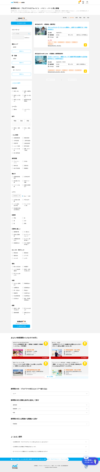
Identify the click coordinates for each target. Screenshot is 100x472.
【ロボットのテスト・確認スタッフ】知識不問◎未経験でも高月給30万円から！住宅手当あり (67, 57)
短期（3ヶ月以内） (27, 96)
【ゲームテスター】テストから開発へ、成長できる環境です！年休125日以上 (67, 28)
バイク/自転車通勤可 (17, 270)
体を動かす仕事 (17, 181)
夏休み (15, 109)
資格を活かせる (27, 313)
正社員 (25, 161)
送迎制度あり (27, 287)
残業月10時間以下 (27, 185)
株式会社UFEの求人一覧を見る (54, 45)
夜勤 (25, 223)
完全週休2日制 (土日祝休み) (17, 209)
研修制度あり (27, 283)
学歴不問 (16, 143)
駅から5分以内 (17, 266)
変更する (21, 51)
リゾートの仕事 (17, 185)
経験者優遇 (16, 312)
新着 (77, 17)
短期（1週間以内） (27, 92)
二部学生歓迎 (27, 140)
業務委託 (26, 168)
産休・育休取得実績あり (27, 299)
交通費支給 (16, 287)
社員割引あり (27, 293)
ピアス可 (26, 255)
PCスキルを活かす (27, 309)
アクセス (40, 465)
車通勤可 (26, 266)
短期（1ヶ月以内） (17, 96)
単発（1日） (16, 91)
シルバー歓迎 (17, 146)
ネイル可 (16, 258)
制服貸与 (16, 293)
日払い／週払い (27, 128)
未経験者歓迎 (17, 137)
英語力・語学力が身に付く (27, 270)
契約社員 (16, 165)
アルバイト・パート (17, 162)
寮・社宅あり (17, 290)
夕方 (25, 220)
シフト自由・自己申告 (17, 204)
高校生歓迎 (26, 137)
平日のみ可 (26, 199)
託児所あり (16, 298)
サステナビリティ (47, 465)
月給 (28, 120)
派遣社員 (26, 165)
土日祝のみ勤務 (17, 200)
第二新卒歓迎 (17, 153)
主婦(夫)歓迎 (27, 143)
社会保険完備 (17, 295)
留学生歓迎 (26, 146)
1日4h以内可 (27, 176)
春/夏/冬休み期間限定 (27, 100)
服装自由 (16, 255)
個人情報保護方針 (64, 465)
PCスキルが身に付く (17, 274)
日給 (21, 120)
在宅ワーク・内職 (27, 181)
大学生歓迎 (16, 140)
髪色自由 (16, 252)
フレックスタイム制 (27, 204)
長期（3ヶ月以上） (17, 100)
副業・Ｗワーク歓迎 (27, 149)
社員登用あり (27, 295)
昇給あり (26, 290)
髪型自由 (26, 252)
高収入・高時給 (17, 128)
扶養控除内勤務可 (17, 177)
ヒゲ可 (25, 258)
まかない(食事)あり (17, 284)
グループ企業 (57, 465)
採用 (52, 465)
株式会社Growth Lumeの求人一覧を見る (56, 72)
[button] (50, 424)
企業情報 (35, 465)
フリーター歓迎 (17, 149)
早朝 (15, 218)
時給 (15, 120)
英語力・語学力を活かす (17, 309)
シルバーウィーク (27, 110)
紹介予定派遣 (17, 168)
